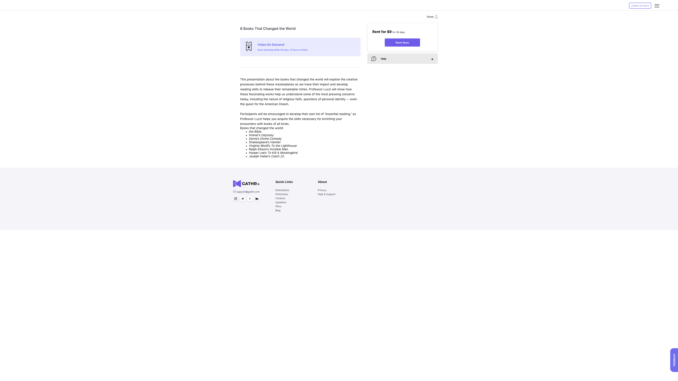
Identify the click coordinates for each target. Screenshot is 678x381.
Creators (280, 198)
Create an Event (640, 5)
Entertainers (282, 190)
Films (278, 206)
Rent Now (402, 42)
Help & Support (326, 194)
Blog (278, 210)
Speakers (280, 202)
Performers (281, 194)
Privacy (322, 190)
